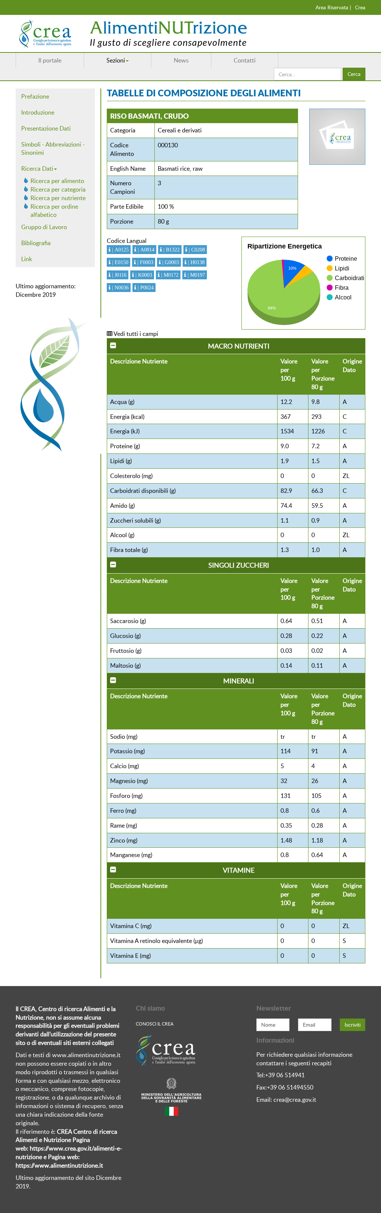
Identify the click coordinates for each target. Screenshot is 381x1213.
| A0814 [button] (145, 249)
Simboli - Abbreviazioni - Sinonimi (53, 148)
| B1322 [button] (171, 249)
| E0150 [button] (119, 262)
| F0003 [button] (144, 262)
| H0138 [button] (195, 262)
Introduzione (37, 112)
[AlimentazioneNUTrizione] (155, 33)
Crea (360, 7)
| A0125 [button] (120, 249)
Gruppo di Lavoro (44, 227)
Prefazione (35, 96)
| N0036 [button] (120, 287)
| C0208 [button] (196, 249)
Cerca (354, 73)
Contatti (245, 60)
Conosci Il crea (154, 1024)
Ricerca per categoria (58, 189)
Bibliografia (36, 243)
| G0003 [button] (170, 262)
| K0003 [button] (143, 274)
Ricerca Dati (37, 168)
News (181, 60)
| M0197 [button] (195, 274)
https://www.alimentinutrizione (57, 1165)
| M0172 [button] (169, 274)
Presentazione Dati (46, 128)
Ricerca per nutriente (58, 198)
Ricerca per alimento (57, 181)
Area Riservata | (333, 7)
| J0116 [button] (119, 274)
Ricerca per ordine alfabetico (54, 210)
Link (26, 259)
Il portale (49, 60)
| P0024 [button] (145, 287)
